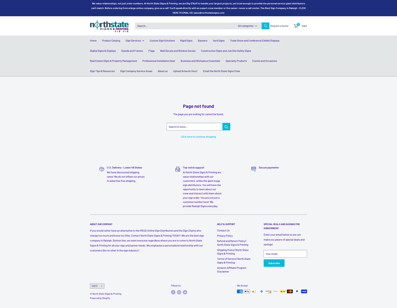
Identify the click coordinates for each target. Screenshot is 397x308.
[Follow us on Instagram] (179, 292)
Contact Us (223, 230)
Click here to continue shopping (198, 136)
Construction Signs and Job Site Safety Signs (226, 50)
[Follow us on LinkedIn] (185, 292)
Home (93, 40)
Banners (202, 40)
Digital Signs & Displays (103, 50)
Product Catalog (111, 40)
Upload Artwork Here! (185, 71)
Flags (151, 50)
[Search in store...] (226, 126)
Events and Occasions (264, 60)
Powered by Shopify (100, 298)
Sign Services (133, 40)
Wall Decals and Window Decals (178, 50)
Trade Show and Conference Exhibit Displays (254, 40)
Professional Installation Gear (159, 60)
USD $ (94, 286)
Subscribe (274, 263)
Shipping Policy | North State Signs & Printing (233, 251)
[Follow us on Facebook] (173, 292)
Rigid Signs (186, 40)
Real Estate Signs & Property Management (113, 60)
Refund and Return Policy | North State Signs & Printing (232, 242)
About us (163, 71)
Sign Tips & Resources (102, 71)
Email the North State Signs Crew (221, 71)
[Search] (265, 25)
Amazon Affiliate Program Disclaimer (231, 269)
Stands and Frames (132, 50)
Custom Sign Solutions (162, 40)
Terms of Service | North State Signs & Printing (233, 260)
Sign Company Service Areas (136, 71)
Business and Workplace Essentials (200, 60)
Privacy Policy (225, 235)
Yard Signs (219, 40)
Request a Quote (279, 25)
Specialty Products (236, 60)
